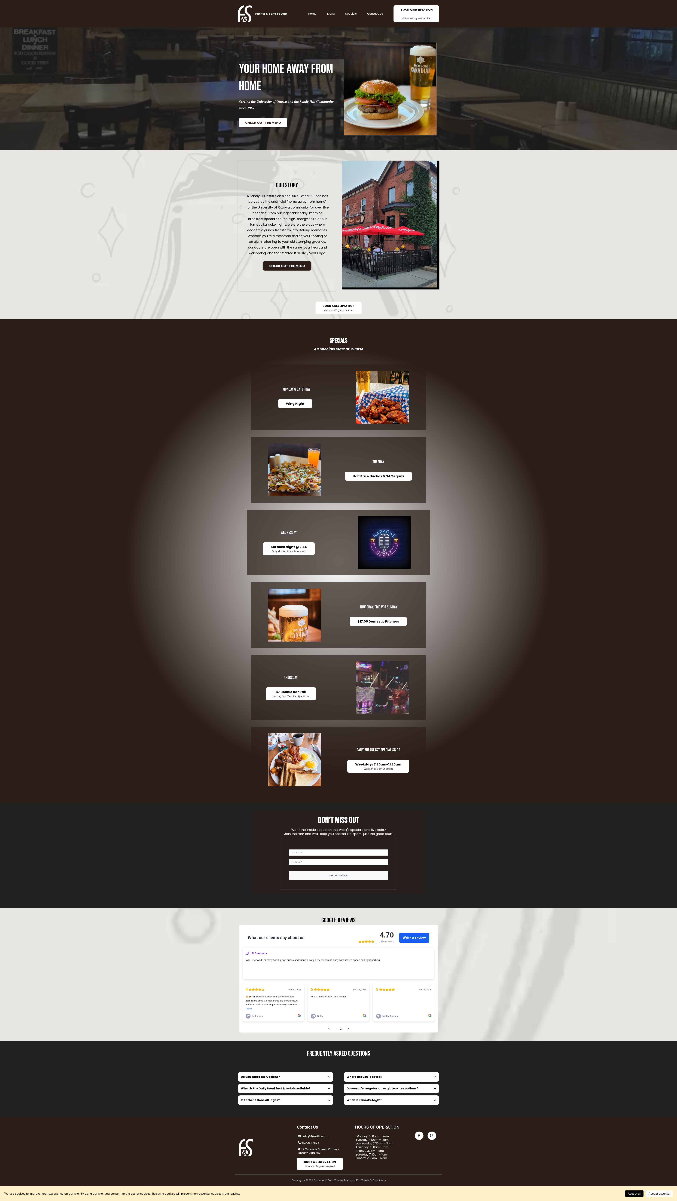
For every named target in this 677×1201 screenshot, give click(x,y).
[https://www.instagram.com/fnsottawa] (432, 1136)
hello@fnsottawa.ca (315, 1136)
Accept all (634, 1193)
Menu (331, 14)
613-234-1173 (310, 1143)
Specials (351, 14)
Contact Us (375, 14)
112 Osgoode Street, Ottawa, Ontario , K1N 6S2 (318, 1151)
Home (312, 14)
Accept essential (659, 1193)
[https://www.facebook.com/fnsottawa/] (419, 1136)
